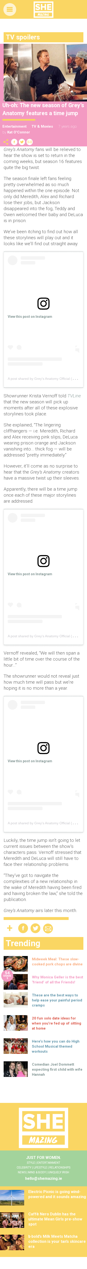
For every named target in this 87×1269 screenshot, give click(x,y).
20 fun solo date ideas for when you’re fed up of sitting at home (56, 1023)
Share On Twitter (22, 142)
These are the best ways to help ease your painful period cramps (57, 1000)
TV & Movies (42, 126)
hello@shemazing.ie (43, 1178)
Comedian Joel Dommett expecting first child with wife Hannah (57, 1069)
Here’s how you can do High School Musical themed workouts (56, 1046)
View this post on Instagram (30, 317)
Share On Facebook (14, 142)
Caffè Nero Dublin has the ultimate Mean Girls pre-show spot (55, 1219)
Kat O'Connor (18, 132)
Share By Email (29, 142)
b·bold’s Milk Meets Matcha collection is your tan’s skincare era (57, 1241)
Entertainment (14, 126)
